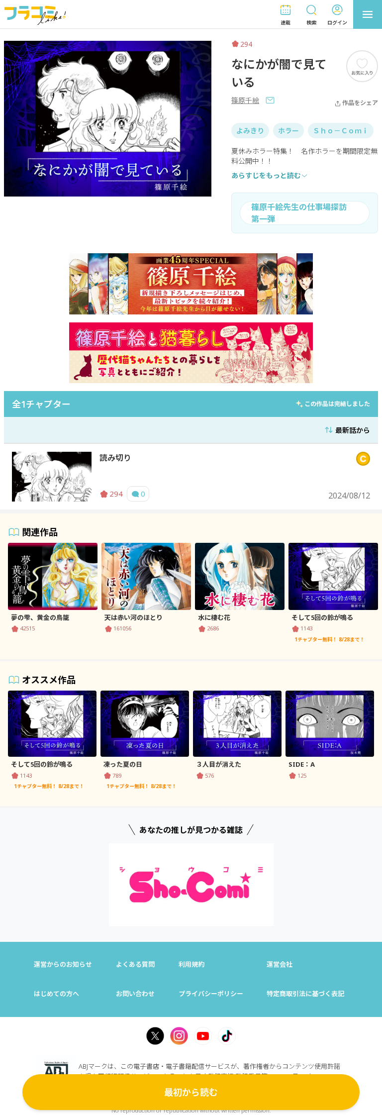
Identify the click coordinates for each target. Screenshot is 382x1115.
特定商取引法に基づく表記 (305, 993)
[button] (285, 14)
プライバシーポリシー (211, 993)
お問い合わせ (135, 993)
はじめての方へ (56, 993)
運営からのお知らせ (63, 964)
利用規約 (191, 964)
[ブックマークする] (362, 66)
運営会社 (279, 964)
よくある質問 (135, 964)
